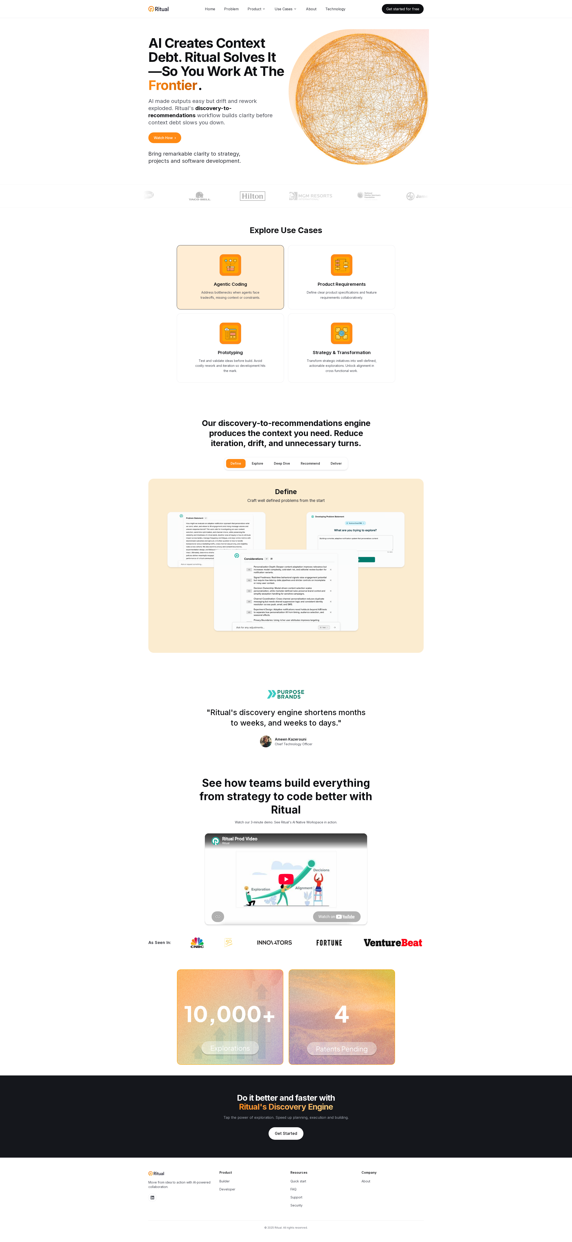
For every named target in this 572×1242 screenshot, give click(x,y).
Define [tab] (236, 463)
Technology (335, 9)
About (311, 9)
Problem (231, 9)
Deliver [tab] (336, 463)
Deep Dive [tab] (282, 463)
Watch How (165, 138)
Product (254, 9)
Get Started (286, 1133)
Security (296, 1205)
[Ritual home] (158, 9)
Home (210, 9)
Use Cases (283, 9)
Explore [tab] (257, 463)
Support (296, 1197)
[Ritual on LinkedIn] (152, 1198)
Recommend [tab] (310, 463)
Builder (224, 1181)
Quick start (298, 1181)
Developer (227, 1189)
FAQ (293, 1189)
